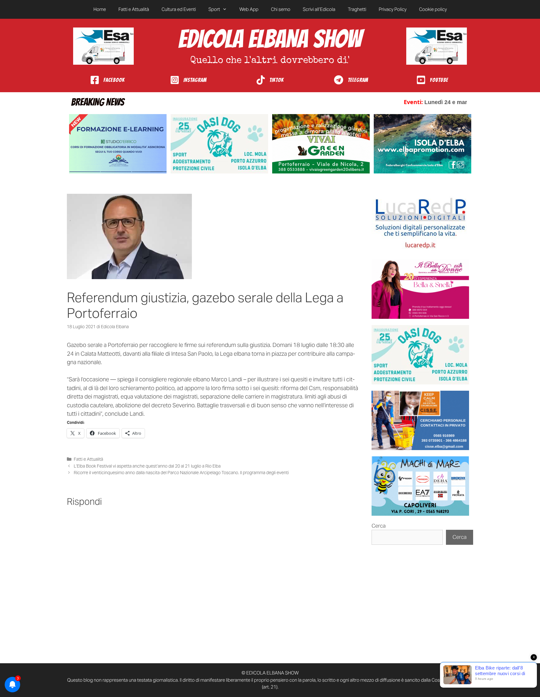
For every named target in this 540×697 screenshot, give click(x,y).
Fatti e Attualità (133, 9)
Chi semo (280, 9)
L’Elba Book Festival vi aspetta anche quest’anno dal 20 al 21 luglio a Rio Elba (147, 466)
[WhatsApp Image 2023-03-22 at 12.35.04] (420, 223)
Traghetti (357, 9)
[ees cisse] (420, 420)
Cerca (379, 525)
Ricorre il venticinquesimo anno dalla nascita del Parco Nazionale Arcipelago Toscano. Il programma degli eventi (181, 472)
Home (99, 9)
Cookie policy (433, 9)
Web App (248, 9)
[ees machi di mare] (420, 486)
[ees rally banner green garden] (321, 143)
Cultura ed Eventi (179, 9)
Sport (214, 9)
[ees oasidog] (420, 354)
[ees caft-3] (118, 143)
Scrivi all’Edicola (319, 9)
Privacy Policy (393, 9)
